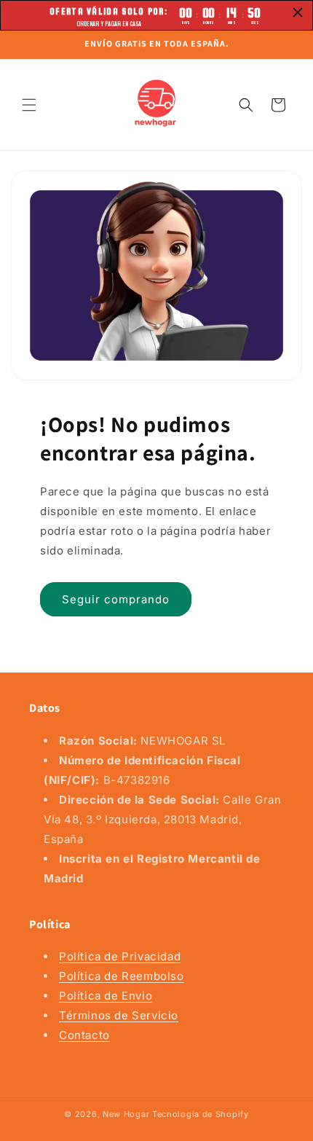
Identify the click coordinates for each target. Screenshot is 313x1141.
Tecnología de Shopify (200, 1114)
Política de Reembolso (121, 976)
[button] (29, 105)
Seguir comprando (116, 598)
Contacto (84, 1035)
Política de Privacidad (120, 956)
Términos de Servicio (118, 1015)
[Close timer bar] (298, 12)
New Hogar (126, 1114)
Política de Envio (105, 996)
